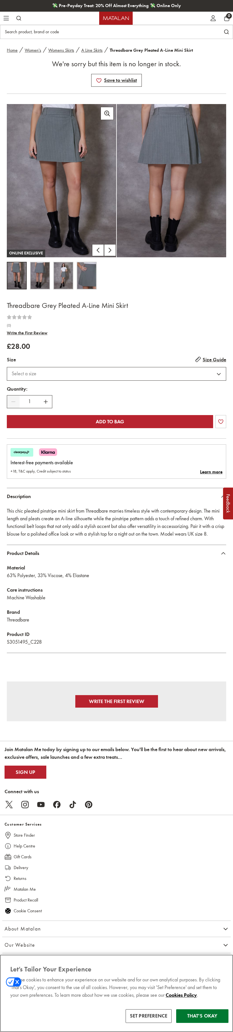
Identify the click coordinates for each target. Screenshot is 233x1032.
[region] (116, 993)
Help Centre (24, 846)
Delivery (21, 867)
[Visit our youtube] (40, 804)
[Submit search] (19, 18)
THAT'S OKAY (202, 1016)
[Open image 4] (87, 275)
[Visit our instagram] (25, 804)
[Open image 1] (17, 275)
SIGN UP (25, 772)
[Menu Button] (6, 18)
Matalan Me (25, 889)
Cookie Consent (28, 910)
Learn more (211, 472)
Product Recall (26, 900)
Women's (33, 50)
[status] (29, 401)
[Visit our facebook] (56, 804)
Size (11, 360)
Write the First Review (27, 332)
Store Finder (24, 835)
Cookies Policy (181, 995)
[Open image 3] (63, 275)
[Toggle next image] (110, 250)
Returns (20, 878)
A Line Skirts (92, 50)
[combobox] (116, 374)
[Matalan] (116, 18)
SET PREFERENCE (149, 1016)
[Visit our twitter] (9, 804)
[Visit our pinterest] (88, 804)
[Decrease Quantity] (13, 401)
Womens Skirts (61, 50)
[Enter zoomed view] (107, 113)
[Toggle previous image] (98, 250)
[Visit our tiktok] (72, 804)
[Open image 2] (40, 275)
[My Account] (213, 18)
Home (12, 50)
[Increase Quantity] (45, 401)
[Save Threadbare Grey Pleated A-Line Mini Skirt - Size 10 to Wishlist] (99, 80)
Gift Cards (23, 856)
